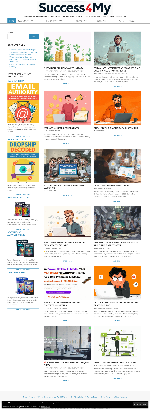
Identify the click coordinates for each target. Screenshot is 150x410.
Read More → (67, 84)
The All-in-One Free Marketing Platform (115, 362)
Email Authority (15, 81)
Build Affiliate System (76, 71)
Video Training (101, 131)
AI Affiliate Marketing (103, 74)
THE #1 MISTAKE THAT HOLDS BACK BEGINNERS (116, 128)
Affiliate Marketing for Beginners (61, 128)
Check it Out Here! (23, 136)
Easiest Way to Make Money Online (112, 185)
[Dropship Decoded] (23, 142)
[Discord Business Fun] (23, 201)
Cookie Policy (45, 407)
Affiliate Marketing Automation (57, 71)
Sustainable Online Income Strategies (63, 68)
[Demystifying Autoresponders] (23, 238)
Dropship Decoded (16, 139)
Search (10, 33)
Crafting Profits (16, 272)
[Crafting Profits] (23, 276)
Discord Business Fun (18, 198)
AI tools (64, 308)
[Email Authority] (23, 84)
